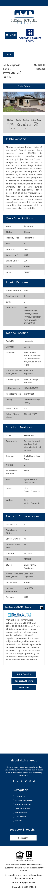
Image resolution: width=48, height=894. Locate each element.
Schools (18, 820)
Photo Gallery (24, 86)
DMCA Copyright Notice (23, 882)
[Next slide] (41, 102)
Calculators (20, 796)
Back (9, 54)
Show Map (24, 687)
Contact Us (23, 838)
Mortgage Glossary (23, 804)
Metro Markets (21, 812)
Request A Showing (24, 681)
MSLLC (33, 887)
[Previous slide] (7, 102)
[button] (11, 35)
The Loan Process (22, 808)
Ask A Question (24, 674)
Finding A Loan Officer (24, 800)
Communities (20, 816)
